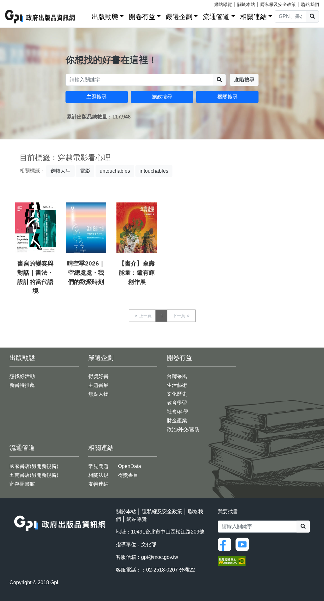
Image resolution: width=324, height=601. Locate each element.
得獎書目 (128, 475)
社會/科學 (177, 411)
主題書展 (98, 385)
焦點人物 (98, 394)
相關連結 (253, 16)
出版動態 (105, 16)
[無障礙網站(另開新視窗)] (232, 560)
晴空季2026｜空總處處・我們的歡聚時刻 (86, 272)
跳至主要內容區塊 (17, 3)
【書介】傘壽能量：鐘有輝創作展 (137, 272)
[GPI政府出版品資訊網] (40, 16)
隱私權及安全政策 (278, 4)
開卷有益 (142, 16)
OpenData (129, 466)
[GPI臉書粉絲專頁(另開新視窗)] (226, 544)
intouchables (154, 171)
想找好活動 (22, 376)
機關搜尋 (227, 96)
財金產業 (177, 420)
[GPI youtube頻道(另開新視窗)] (243, 544)
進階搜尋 (244, 79)
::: (85, 15)
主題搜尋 (96, 96)
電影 (85, 171)
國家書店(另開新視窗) (33, 466)
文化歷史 (177, 394)
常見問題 (98, 466)
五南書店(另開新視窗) (33, 475)
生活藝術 (177, 385)
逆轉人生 (60, 171)
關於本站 (246, 4)
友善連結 (98, 484)
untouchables (115, 171)
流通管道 (216, 16)
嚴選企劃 (179, 16)
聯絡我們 (310, 4)
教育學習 (177, 403)
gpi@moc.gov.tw (159, 557)
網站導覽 (223, 4)
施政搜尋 (162, 96)
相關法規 (98, 475)
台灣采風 (177, 376)
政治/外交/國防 (183, 429)
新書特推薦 (22, 385)
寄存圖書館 (22, 484)
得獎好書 (98, 376)
